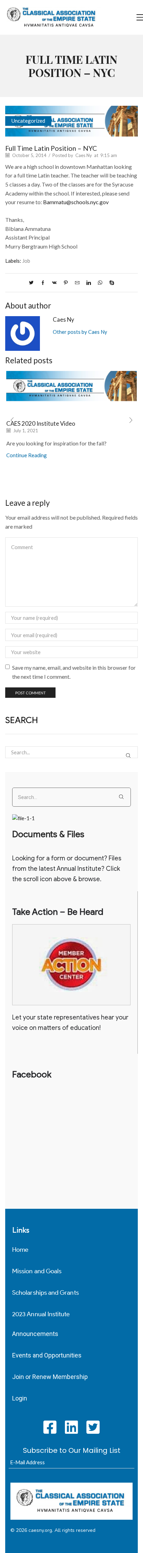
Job (26, 261)
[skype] (110, 283)
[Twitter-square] (93, 1427)
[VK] (54, 283)
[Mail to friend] (77, 283)
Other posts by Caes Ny (80, 332)
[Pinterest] (66, 283)
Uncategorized (28, 121)
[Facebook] (43, 283)
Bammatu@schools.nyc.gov (76, 202)
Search (128, 755)
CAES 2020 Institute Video (40, 423)
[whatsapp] (100, 283)
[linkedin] (88, 283)
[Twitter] (33, 283)
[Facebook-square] (50, 1427)
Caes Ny (83, 155)
